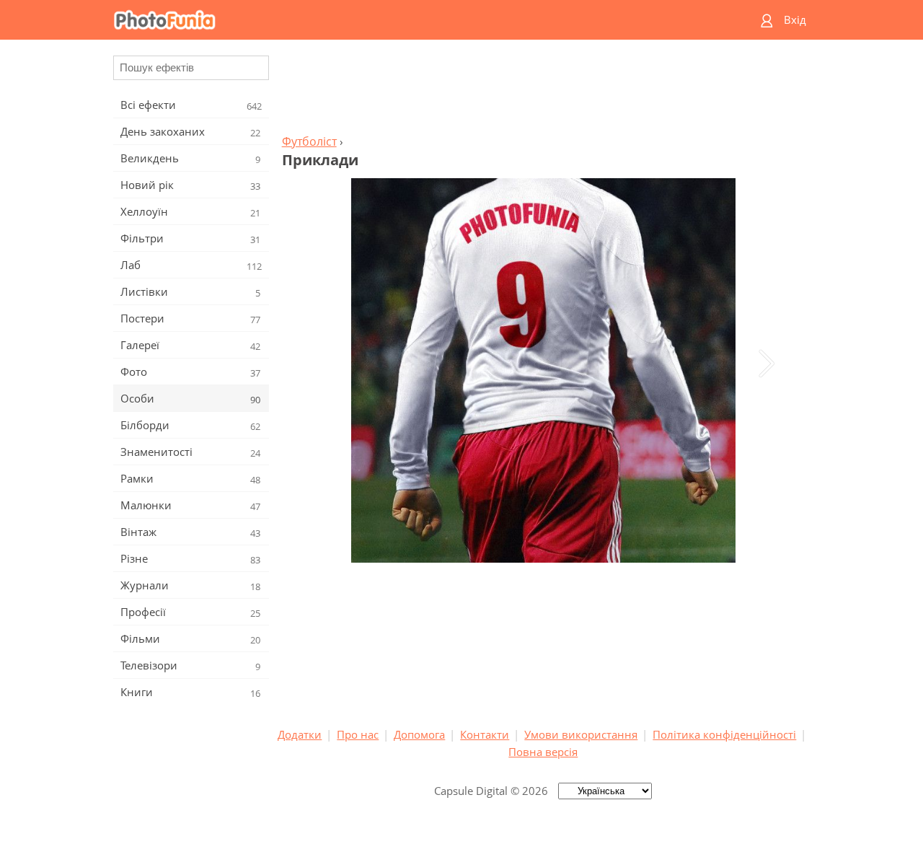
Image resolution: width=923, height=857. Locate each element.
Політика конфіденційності (724, 734)
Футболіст (309, 141)
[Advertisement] (543, 90)
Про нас (358, 734)
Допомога (419, 734)
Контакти (484, 734)
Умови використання (580, 734)
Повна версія (543, 751)
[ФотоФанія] (406, 20)
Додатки (300, 734)
